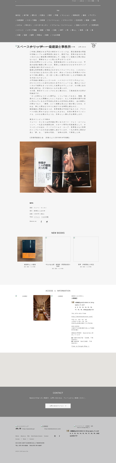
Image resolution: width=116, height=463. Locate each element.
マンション (66, 15)
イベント (20, 30)
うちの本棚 (56, 35)
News (24, 439)
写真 (48, 30)
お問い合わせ (82, 46)
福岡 (32, 35)
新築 (87, 20)
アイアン (93, 15)
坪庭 (56, 15)
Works (17, 436)
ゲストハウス (68, 20)
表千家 (26, 15)
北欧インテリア (81, 25)
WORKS (44, 46)
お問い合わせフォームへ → (58, 405)
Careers (32, 439)
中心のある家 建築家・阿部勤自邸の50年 (58, 265)
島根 (47, 35)
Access (18, 439)
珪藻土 (42, 15)
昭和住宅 (76, 15)
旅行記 (18, 15)
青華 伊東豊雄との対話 (86, 264)
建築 (41, 30)
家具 (81, 30)
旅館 (94, 20)
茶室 (50, 15)
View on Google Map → (80, 346)
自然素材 (20, 20)
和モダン (28, 25)
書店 (84, 15)
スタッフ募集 (91, 1)
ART (61, 30)
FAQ (64, 46)
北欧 (55, 30)
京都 (18, 35)
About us (23, 436)
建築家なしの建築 (30, 264)
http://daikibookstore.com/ (82, 316)
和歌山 (39, 35)
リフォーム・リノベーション (62, 25)
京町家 (42, 20)
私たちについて (54, 46)
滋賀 (25, 35)
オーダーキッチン (41, 25)
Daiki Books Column (36, 436)
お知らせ (82, 1)
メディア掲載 (32, 30)
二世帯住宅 (95, 25)
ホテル (19, 25)
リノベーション (54, 20)
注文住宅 (79, 20)
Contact (46, 436)
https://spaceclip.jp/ (28, 429)
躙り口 (34, 15)
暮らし (74, 30)
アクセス (74, 1)
